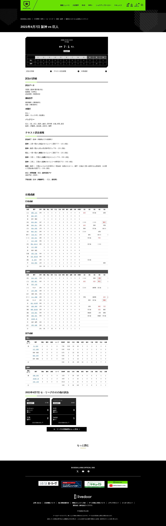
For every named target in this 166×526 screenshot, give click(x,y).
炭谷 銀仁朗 (34, 256)
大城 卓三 (34, 234)
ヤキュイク (118, 5)
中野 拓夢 (34, 325)
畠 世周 (34, 260)
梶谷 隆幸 (34, 222)
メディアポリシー (113, 503)
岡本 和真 (34, 228)
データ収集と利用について (97, 503)
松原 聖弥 (34, 263)
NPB (90, 5)
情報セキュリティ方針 (79, 503)
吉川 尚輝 (34, 241)
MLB (83, 5)
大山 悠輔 (34, 297)
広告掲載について (49, 503)
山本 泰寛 (34, 290)
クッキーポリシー (127, 503)
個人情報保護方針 (63, 503)
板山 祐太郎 (34, 303)
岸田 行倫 (34, 253)
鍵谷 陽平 (34, 216)
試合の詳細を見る (37, 422)
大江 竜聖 (34, 247)
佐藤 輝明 (34, 306)
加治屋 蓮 (34, 319)
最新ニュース (65, 5)
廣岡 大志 (34, 212)
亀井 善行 (34, 231)
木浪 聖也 (34, 312)
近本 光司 (34, 278)
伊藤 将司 (34, 316)
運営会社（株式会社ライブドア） (83, 505)
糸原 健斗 (34, 281)
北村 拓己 (34, 238)
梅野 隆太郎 (34, 309)
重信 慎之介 (34, 244)
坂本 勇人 (34, 225)
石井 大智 (34, 284)
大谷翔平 (76, 5)
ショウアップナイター (103, 5)
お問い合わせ (37, 503)
